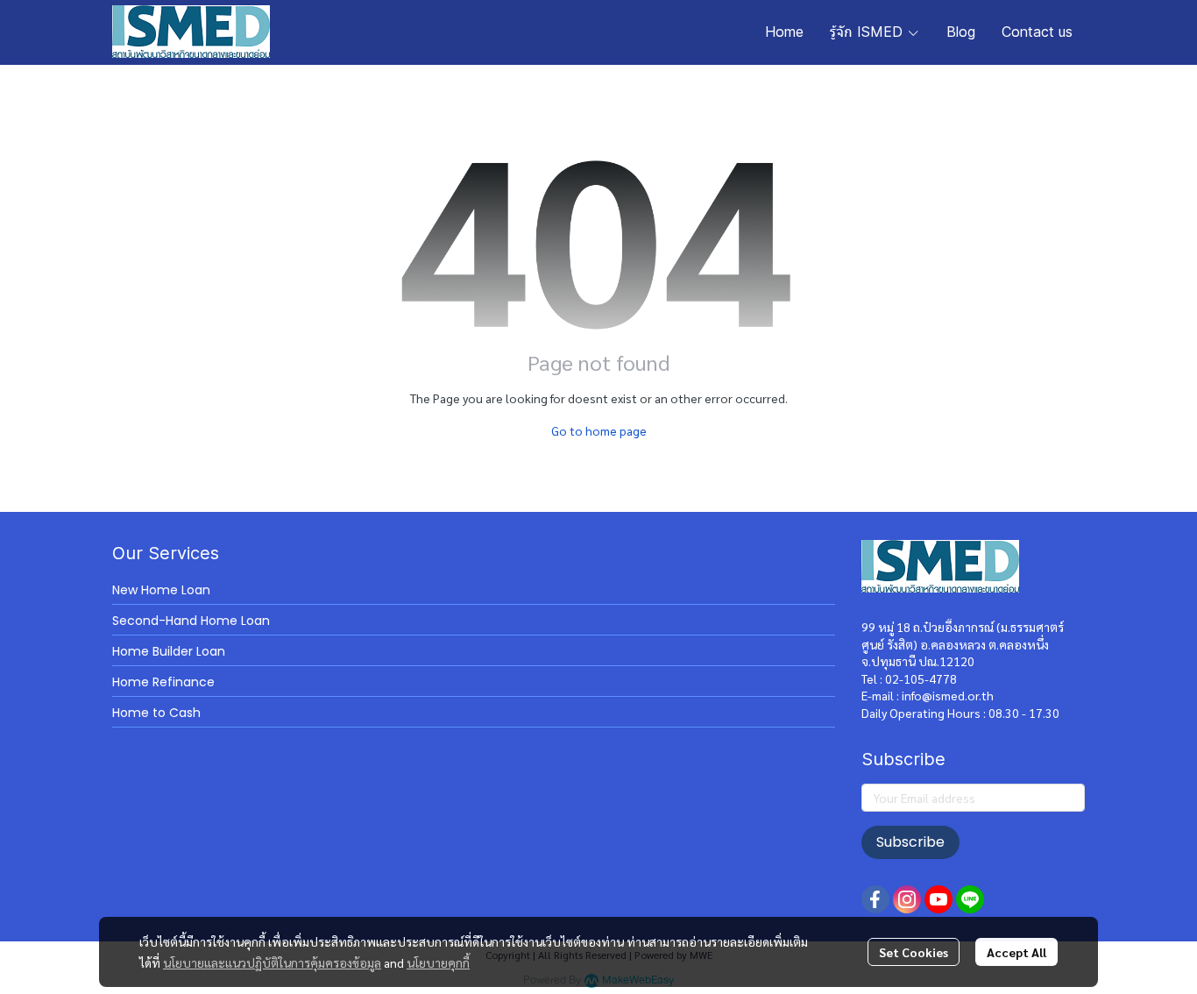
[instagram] (907, 899)
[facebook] (875, 899)
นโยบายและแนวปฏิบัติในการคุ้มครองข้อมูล (272, 962)
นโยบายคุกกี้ (438, 962)
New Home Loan (161, 590)
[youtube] (938, 899)
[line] (970, 899)
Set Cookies (913, 952)
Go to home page (599, 430)
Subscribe (910, 842)
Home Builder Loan (168, 651)
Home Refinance (163, 682)
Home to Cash (156, 712)
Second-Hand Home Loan (191, 620)
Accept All (1016, 952)
